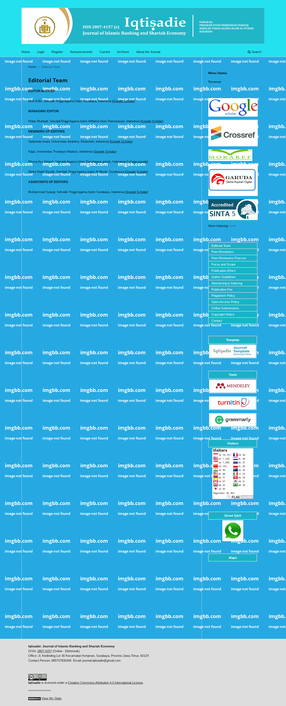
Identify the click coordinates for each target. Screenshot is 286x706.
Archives (123, 52)
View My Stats (52, 698)
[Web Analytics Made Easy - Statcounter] (34, 698)
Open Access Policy (225, 302)
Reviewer (214, 82)
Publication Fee (221, 289)
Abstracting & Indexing (226, 283)
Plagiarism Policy (223, 295)
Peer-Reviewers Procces (228, 258)
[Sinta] (233, 209)
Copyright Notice (222, 314)
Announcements (81, 52)
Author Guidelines (223, 277)
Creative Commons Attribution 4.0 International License (105, 682)
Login (40, 52)
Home (26, 52)
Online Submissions (225, 308)
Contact (216, 320)
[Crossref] (233, 133)
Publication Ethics (223, 270)
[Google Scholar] (123, 101)
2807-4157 (44, 651)
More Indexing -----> (222, 226)
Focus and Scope (223, 264)
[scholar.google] (137, 161)
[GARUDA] (233, 180)
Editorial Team (221, 245)
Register (57, 52)
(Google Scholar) (105, 151)
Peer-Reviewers (222, 252)
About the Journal (148, 52)
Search (256, 52)
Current (105, 52)
